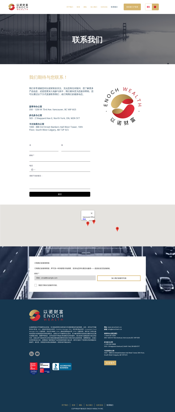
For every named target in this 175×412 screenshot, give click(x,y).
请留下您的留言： (36, 176)
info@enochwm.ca (115, 329)
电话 (31, 165)
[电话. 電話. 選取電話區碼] (33, 169)
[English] (148, 7)
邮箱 (31, 155)
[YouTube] (37, 353)
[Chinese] (155, 7)
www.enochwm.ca (115, 327)
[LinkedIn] (31, 353)
